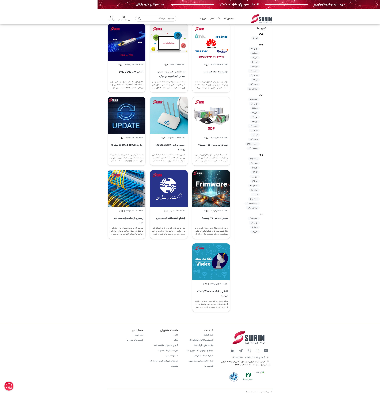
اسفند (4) (254, 99)
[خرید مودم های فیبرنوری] (239, 4)
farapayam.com (252, 392)
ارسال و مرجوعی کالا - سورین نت (200, 350)
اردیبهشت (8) (252, 143)
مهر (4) (255, 121)
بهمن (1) (254, 48)
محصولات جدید (172, 355)
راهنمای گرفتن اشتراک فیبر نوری (170, 218)
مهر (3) (255, 66)
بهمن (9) (254, 163)
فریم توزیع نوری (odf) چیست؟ (213, 145)
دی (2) (255, 53)
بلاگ (176, 340)
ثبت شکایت (208, 335)
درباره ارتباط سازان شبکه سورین (200, 361)
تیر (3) (255, 79)
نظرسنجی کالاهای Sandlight (201, 340)
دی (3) (255, 167)
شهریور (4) (254, 70)
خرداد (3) (254, 84)
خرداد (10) (254, 198)
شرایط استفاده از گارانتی (203, 355)
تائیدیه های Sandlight (203, 345)
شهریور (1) (254, 185)
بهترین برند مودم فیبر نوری (216, 72)
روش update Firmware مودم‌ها (127, 145)
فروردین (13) (253, 207)
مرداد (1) (254, 190)
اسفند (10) (254, 218)
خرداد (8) (254, 139)
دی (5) (255, 108)
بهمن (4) (254, 103)
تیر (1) (255, 38)
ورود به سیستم (124, 20)
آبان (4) (255, 117)
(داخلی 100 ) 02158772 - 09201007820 (248, 357)
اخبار (176, 335)
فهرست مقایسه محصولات (168, 350)
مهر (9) (255, 181)
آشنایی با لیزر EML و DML (131, 72)
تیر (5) (255, 134)
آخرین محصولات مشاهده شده (166, 345)
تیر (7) (255, 194)
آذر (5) (255, 112)
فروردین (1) (253, 88)
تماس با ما (209, 366)
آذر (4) (255, 57)
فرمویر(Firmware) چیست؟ (215, 218)
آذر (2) (255, 231)
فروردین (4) (253, 148)
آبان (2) (255, 176)
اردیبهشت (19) (252, 203)
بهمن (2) (254, 222)
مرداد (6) (254, 75)
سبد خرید (139, 335)
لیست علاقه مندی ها (135, 340)
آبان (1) (255, 62)
